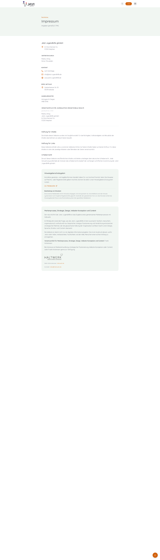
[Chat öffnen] (155, 555)
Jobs (128, 3)
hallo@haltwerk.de (55, 267)
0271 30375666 (49, 71)
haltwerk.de (60, 263)
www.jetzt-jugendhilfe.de (52, 78)
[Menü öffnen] (135, 4)
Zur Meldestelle (49, 186)
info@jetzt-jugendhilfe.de (52, 74)
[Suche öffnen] (122, 3)
